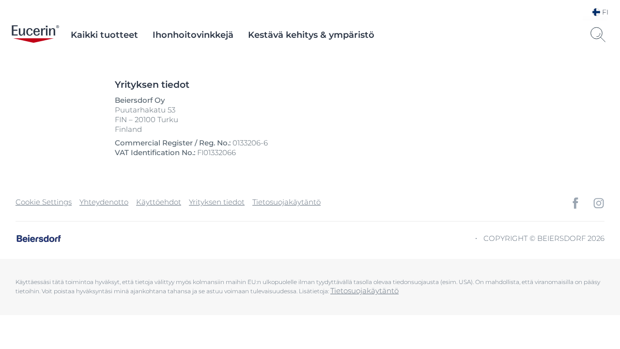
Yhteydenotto (103, 201)
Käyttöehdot (158, 201)
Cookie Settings (44, 201)
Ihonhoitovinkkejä (193, 35)
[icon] (575, 203)
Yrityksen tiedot (217, 201)
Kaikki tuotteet (104, 35)
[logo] (35, 35)
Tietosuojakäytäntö (286, 201)
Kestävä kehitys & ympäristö (311, 35)
